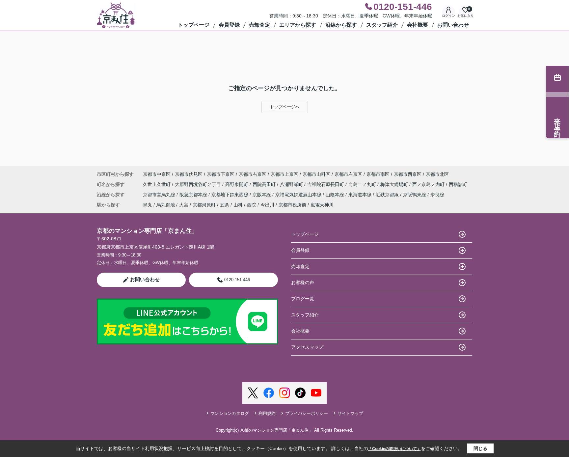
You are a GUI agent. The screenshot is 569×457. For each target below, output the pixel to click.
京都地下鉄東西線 (230, 194)
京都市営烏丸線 (159, 194)
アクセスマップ (307, 347)
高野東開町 (237, 184)
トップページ (193, 25)
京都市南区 (378, 174)
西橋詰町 (458, 184)
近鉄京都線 (388, 194)
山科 (238, 204)
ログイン (448, 15)
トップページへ (285, 106)
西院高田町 (265, 184)
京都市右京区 (252, 174)
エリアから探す (297, 25)
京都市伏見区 (189, 174)
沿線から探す (341, 25)
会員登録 (229, 25)
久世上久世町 (157, 184)
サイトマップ (350, 413)
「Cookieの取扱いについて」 (394, 448)
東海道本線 (360, 194)
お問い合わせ (453, 25)
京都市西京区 (407, 174)
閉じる (480, 448)
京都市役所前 (292, 204)
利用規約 (267, 413)
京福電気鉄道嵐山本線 (299, 194)
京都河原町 (204, 204)
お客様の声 (302, 282)
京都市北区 (437, 174)
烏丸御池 (165, 204)
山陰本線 (335, 194)
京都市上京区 (284, 174)
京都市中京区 (157, 174)
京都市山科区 (316, 174)
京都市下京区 (220, 174)
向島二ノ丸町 (362, 184)
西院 (251, 204)
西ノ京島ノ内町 (429, 184)
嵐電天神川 (322, 204)
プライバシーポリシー (306, 413)
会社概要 (417, 25)
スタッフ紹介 (382, 25)
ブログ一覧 (302, 298)
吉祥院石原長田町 (326, 184)
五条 (224, 204)
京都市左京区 (348, 174)
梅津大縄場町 (394, 184)
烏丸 (147, 204)
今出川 (267, 204)
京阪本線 (262, 194)
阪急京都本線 (193, 194)
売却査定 (259, 25)
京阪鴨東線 (415, 194)
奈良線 (437, 194)
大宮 (183, 204)
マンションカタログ (229, 413)
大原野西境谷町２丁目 (198, 184)
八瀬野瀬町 (292, 184)
